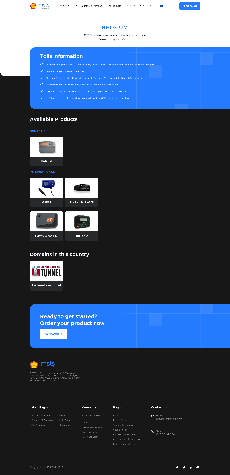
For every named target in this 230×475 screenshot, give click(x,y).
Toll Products (38, 425)
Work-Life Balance (91, 437)
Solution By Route (40, 415)
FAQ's (116, 415)
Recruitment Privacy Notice (127, 439)
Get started (53, 334)
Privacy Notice (120, 420)
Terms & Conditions (123, 425)
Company (73, 6)
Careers (86, 423)
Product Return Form (124, 444)
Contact (151, 6)
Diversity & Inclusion (92, 427)
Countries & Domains (42, 420)
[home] (40, 6)
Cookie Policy (120, 430)
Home (63, 6)
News (142, 6)
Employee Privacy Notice (125, 434)
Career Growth (89, 432)
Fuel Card (131, 6)
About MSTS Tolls (91, 415)
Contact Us (65, 425)
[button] (93, 6)
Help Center (65, 420)
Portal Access (190, 6)
